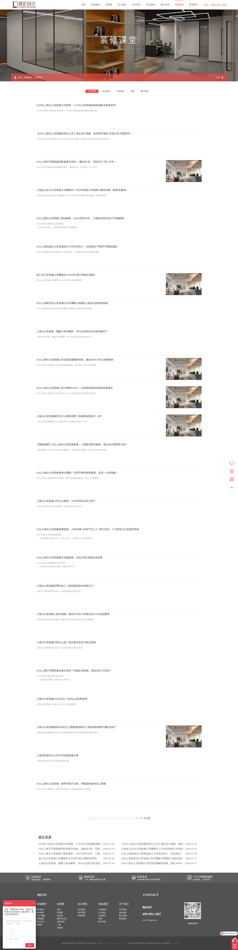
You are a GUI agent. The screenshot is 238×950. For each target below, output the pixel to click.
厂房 (59, 925)
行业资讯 (120, 91)
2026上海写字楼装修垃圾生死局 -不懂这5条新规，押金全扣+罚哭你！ (74, 670)
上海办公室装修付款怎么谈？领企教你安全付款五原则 (66, 642)
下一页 (143, 818)
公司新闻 (38, 77)
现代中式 (40, 922)
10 (137, 818)
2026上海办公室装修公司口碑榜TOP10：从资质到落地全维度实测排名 (74, 388)
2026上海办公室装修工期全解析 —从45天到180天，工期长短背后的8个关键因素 (80, 218)
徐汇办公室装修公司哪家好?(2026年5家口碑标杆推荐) (65, 274)
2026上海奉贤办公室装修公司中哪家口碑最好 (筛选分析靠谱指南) (72, 303)
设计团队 (122, 4)
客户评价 (145, 91)
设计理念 (81, 913)
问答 (132, 91)
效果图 (109, 4)
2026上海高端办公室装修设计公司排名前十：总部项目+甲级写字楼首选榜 (76, 246)
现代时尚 (40, 909)
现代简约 (40, 913)
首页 (83, 4)
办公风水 (106, 91)
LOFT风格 (40, 916)
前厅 (59, 909)
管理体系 (81, 916)
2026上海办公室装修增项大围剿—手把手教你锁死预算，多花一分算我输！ (77, 472)
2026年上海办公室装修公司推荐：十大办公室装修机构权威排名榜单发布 (76, 105)
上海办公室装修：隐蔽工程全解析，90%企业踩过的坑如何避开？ (72, 331)
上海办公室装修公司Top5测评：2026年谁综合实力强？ (66, 501)
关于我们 (136, 4)
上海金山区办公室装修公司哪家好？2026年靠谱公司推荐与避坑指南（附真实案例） (82, 190)
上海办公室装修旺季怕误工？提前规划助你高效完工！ (66, 585)
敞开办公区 (62, 919)
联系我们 (193, 4)
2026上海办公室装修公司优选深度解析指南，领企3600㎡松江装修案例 (74, 359)
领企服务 (150, 4)
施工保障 (165, 4)
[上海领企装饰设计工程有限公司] (24, 4)
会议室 (60, 916)
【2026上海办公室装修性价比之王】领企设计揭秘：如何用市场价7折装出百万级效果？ (84, 133)
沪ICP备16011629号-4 (115, 943)
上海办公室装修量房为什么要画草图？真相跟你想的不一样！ (69, 416)
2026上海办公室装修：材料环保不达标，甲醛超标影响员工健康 (71, 783)
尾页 (148, 818)
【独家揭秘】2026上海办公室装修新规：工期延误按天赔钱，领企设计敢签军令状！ (82, 444)
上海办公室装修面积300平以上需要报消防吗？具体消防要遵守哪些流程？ (76, 727)
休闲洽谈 (61, 922)
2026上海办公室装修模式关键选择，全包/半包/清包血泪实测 (69, 557)
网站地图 (175, 943)
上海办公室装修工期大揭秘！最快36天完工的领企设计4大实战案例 (72, 614)
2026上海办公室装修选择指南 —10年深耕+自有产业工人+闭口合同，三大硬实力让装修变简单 (87, 529)
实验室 (39, 925)
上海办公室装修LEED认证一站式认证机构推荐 (61, 699)
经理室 (60, 913)
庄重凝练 (40, 919)
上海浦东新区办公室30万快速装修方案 (57, 755)
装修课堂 (179, 4)
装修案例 (95, 4)
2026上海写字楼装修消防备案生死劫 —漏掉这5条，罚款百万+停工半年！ (76, 161)
